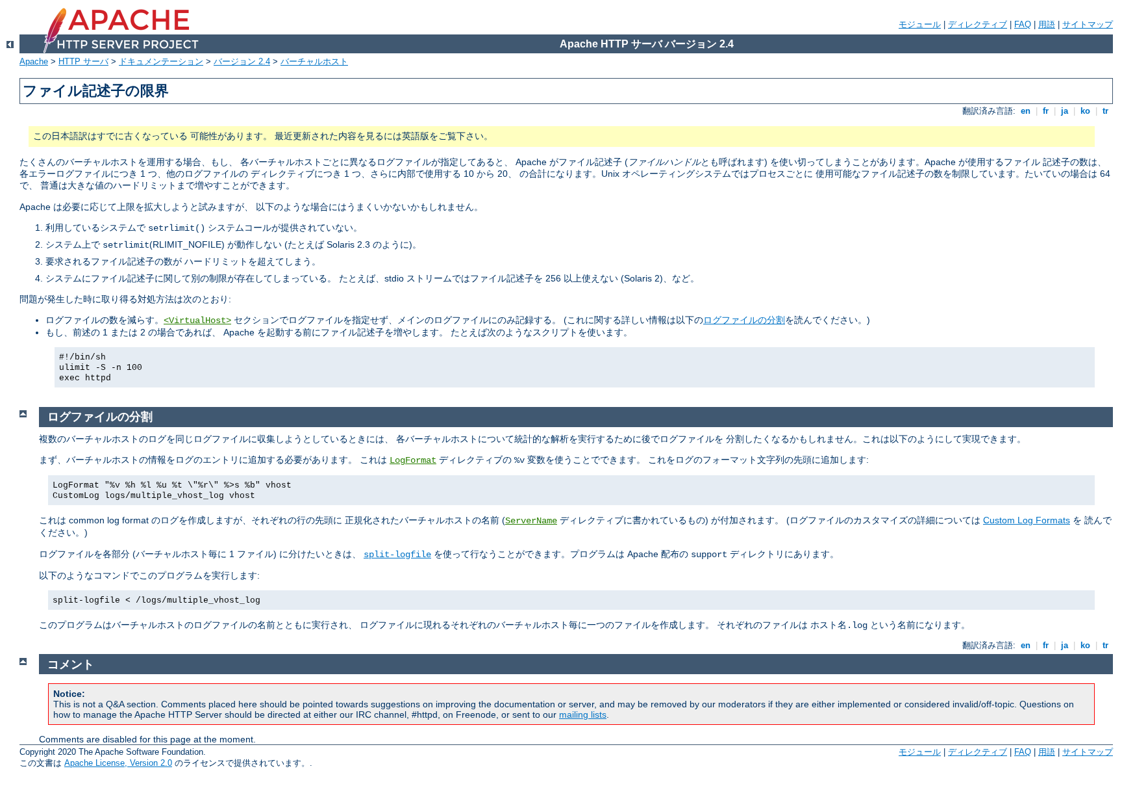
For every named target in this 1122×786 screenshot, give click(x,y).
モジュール (920, 24)
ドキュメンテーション (161, 61)
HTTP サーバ (83, 61)
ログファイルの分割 (744, 320)
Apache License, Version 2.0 (118, 763)
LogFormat (413, 460)
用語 (1046, 24)
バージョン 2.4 (242, 61)
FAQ (1022, 24)
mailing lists (582, 714)
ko (1085, 111)
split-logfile (397, 554)
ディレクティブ (977, 24)
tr (1105, 111)
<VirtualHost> (197, 320)
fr (1045, 111)
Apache (33, 61)
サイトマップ (1087, 24)
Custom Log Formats (1026, 520)
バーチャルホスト (314, 61)
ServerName (531, 521)
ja (1064, 111)
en (1025, 111)
